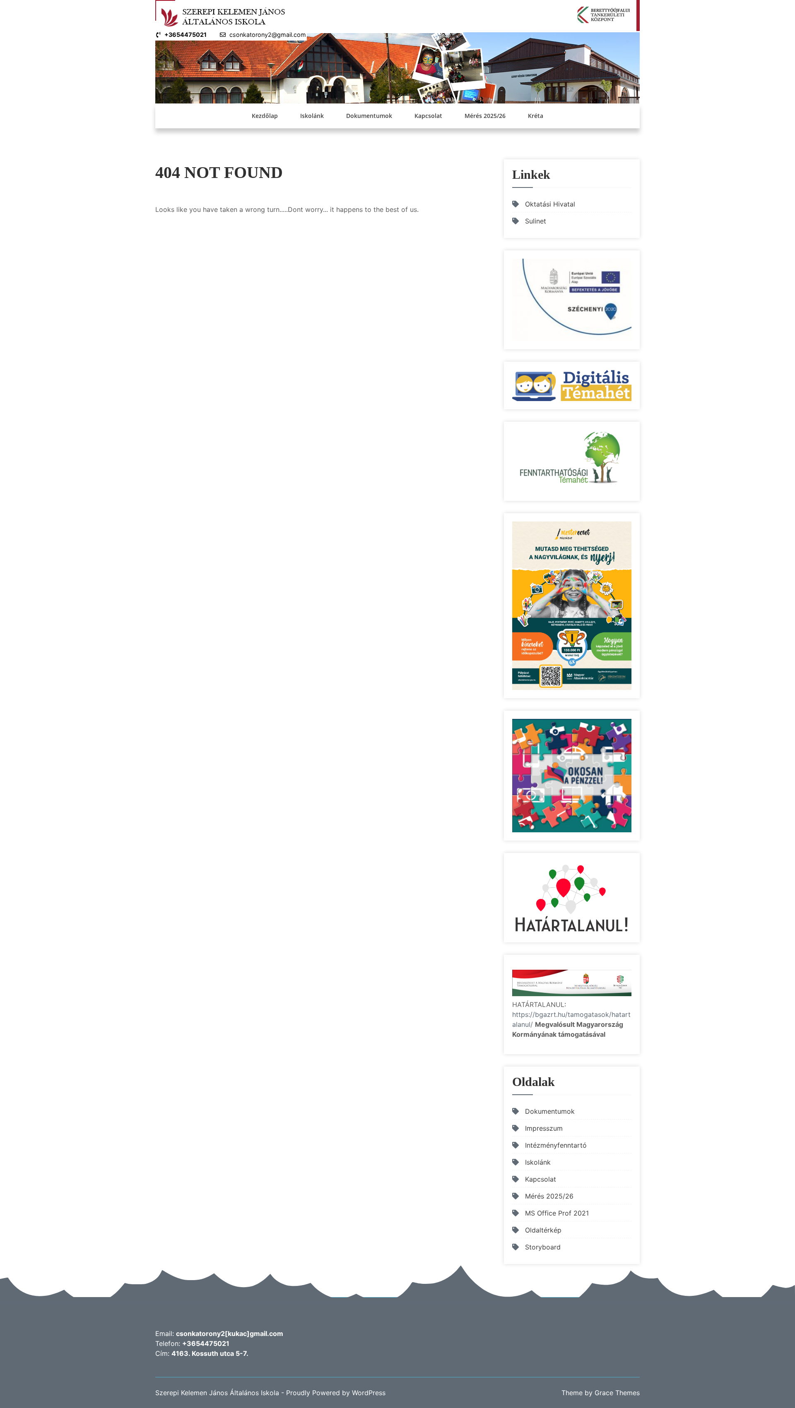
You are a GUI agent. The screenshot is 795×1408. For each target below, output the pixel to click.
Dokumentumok (369, 116)
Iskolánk (312, 116)
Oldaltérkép (543, 1230)
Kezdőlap (265, 116)
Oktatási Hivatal (550, 204)
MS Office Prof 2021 (557, 1213)
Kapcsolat (428, 116)
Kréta (535, 116)
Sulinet (535, 221)
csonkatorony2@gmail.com (267, 34)
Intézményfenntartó (556, 1145)
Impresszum (544, 1128)
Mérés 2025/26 (485, 116)
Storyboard (543, 1247)
